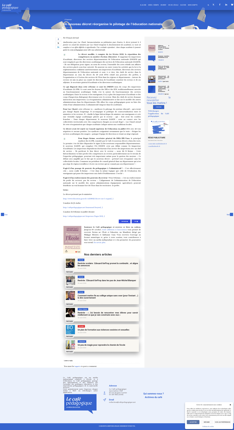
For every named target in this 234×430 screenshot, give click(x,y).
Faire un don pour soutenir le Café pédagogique (163, 67)
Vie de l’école (173, 5)
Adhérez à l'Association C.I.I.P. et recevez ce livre (163, 47)
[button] (230, 405)
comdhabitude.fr (154, 146)
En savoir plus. (100, 242)
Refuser (207, 422)
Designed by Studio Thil (127, 426)
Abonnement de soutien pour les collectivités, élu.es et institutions (163, 89)
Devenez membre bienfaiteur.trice (163, 56)
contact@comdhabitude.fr (157, 144)
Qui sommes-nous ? (153, 393)
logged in (78, 366)
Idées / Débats (153, 5)
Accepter (193, 422)
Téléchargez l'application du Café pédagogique (158, 113)
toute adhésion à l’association (114, 230)
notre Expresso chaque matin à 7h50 (80, 390)
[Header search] (208, 5)
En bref (163, 5)
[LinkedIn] (226, 4)
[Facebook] (220, 4)
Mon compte (192, 5)
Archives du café (153, 397)
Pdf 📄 (136, 221)
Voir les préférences (222, 422)
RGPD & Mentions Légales (111, 426)
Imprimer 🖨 (124, 221)
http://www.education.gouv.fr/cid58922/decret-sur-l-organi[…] (88, 199)
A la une (143, 5)
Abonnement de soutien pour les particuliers (163, 78)
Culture (183, 5)
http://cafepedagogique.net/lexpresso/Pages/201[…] (84, 216)
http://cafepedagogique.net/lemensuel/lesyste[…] (83, 207)
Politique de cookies (208, 426)
